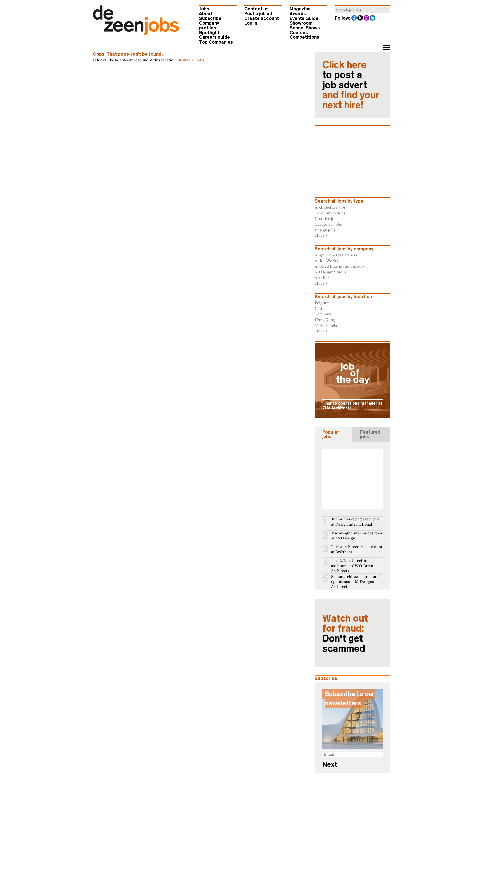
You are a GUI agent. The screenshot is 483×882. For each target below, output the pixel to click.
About (205, 13)
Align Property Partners (336, 254)
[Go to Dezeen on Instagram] (367, 18)
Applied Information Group (339, 266)
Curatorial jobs (328, 224)
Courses (299, 32)
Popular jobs (330, 434)
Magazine (300, 9)
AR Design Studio (330, 271)
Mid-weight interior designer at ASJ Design (357, 535)
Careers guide (214, 37)
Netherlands (326, 325)
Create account (261, 18)
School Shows (305, 28)
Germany (323, 313)
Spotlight (209, 32)
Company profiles (209, 25)
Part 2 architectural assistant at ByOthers (356, 549)
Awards (298, 13)
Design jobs (325, 229)
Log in (250, 23)
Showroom (301, 23)
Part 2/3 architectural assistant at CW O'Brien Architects (352, 565)
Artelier (322, 277)
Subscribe (210, 18)
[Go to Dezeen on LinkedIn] (373, 18)
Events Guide (304, 18)
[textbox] (362, 10)
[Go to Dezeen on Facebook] (354, 18)
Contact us (256, 9)
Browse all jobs (190, 59)
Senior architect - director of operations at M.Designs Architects (356, 581)
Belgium (322, 302)
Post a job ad (258, 13)
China (320, 308)
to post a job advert (350, 85)
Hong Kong (325, 319)
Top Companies (216, 42)
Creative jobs (326, 218)
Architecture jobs (330, 207)
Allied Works (326, 260)
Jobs (204, 9)
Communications (330, 212)
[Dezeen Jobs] (136, 33)
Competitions (304, 37)
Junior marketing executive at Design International (355, 522)
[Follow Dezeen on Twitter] (360, 18)
